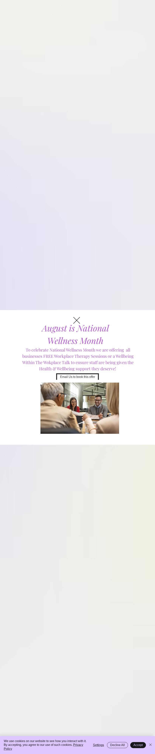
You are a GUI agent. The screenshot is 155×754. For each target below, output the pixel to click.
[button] (76, 320)
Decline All (117, 745)
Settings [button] (98, 745)
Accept (138, 745)
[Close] (150, 745)
